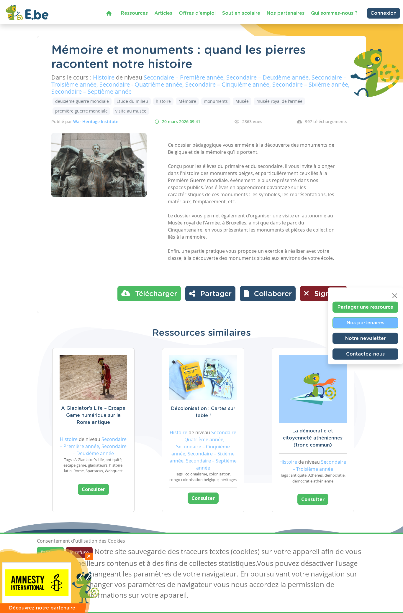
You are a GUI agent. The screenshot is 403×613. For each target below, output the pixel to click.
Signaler (327, 294)
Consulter (93, 489)
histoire (163, 101)
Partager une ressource (365, 307)
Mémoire (187, 101)
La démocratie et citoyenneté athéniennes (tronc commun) (313, 438)
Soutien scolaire (241, 13)
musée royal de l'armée (279, 101)
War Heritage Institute (95, 121)
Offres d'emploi (197, 13)
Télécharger (155, 294)
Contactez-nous (365, 353)
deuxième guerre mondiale (82, 101)
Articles (163, 13)
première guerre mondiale (81, 111)
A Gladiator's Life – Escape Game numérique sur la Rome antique (93, 415)
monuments (216, 101)
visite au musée (130, 111)
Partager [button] (215, 294)
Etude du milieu (132, 101)
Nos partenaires (285, 13)
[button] (268, 293)
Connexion (384, 13)
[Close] (394, 295)
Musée (242, 101)
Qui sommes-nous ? (334, 13)
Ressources (134, 13)
